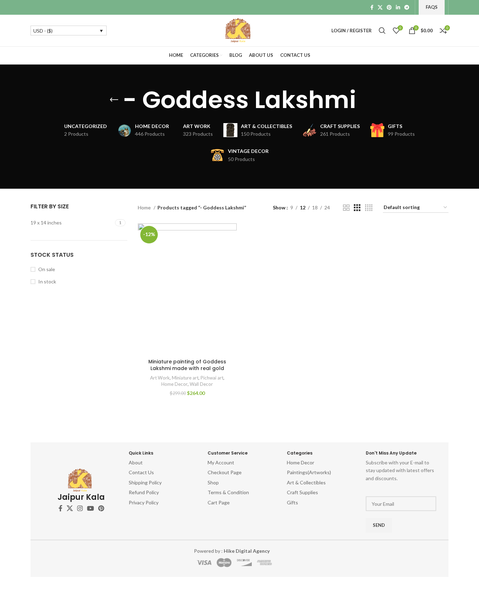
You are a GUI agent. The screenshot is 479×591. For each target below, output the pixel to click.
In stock (47, 281)
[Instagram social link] (80, 508)
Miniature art (185, 378)
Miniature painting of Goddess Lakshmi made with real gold (187, 365)
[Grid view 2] (346, 207)
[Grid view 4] (368, 207)
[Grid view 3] (357, 207)
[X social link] (380, 7)
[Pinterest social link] (389, 7)
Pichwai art (212, 378)
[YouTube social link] (90, 508)
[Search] (382, 30)
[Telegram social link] (406, 7)
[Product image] (187, 289)
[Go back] (114, 100)
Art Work (160, 378)
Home (145, 207)
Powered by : (232, 551)
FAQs (432, 7)
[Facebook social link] (372, 7)
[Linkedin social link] (398, 7)
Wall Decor (201, 384)
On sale (46, 269)
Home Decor (174, 384)
